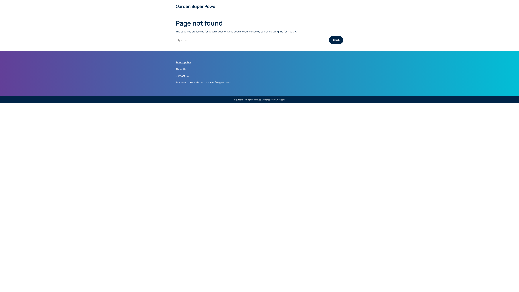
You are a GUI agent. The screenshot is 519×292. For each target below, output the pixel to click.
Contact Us (182, 75)
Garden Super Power (196, 6)
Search (336, 40)
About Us (181, 69)
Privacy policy (183, 62)
